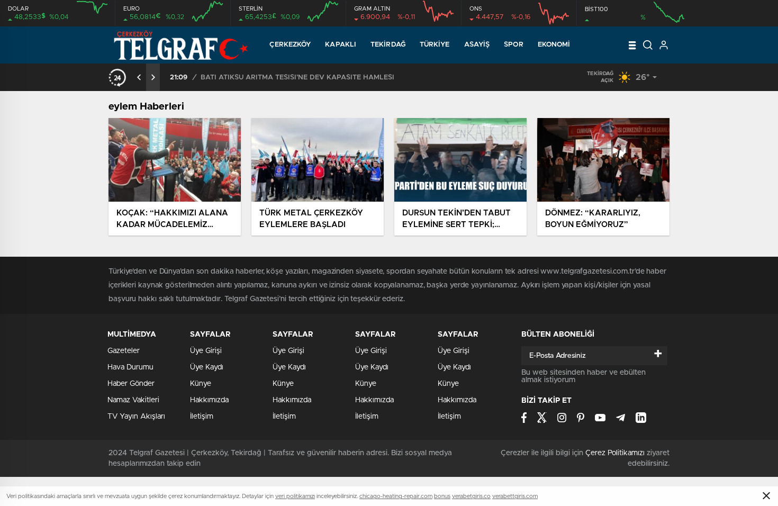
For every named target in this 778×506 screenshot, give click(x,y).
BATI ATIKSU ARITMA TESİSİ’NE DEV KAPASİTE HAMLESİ (297, 77)
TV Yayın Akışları (136, 416)
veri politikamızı (295, 496)
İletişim (201, 416)
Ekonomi (554, 44)
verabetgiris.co (471, 496)
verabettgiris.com (515, 496)
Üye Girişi (206, 351)
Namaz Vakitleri (133, 400)
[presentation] (139, 77)
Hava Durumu (130, 367)
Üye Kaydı (206, 367)
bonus (442, 496)
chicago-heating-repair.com (395, 496)
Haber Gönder (131, 383)
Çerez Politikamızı (615, 453)
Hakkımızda (209, 400)
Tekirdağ (387, 44)
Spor (513, 44)
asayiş (477, 44)
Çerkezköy (290, 44)
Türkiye (435, 44)
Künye (200, 383)
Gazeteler (123, 351)
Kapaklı (340, 44)
